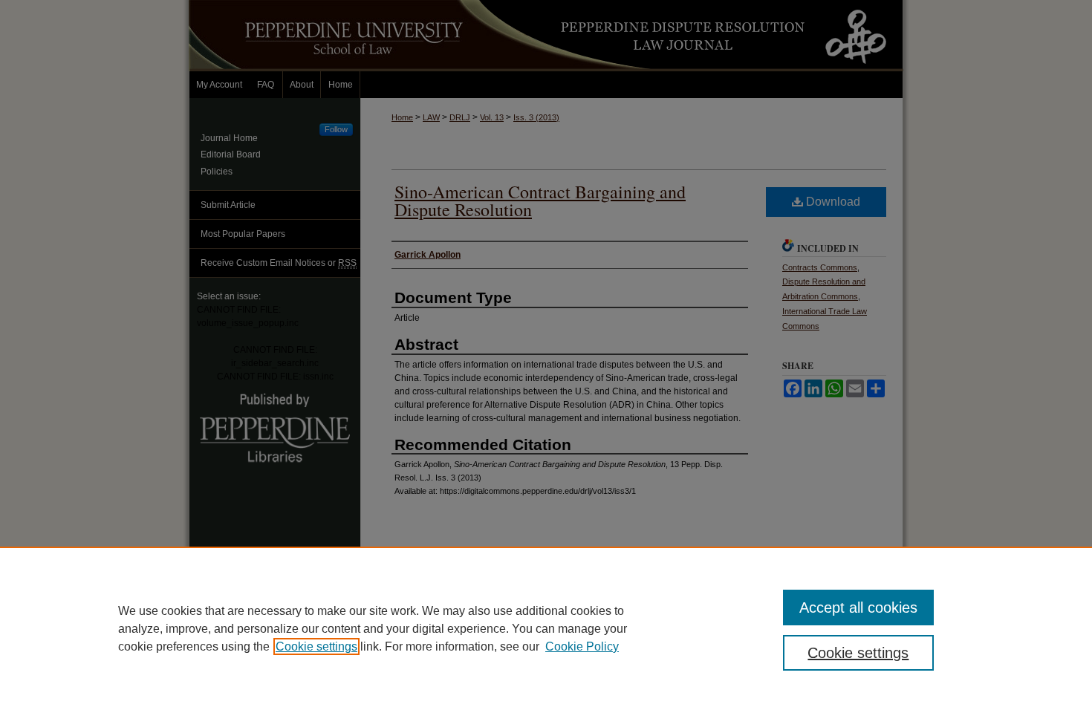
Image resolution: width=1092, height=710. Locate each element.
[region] (546, 628)
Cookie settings (316, 646)
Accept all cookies (858, 607)
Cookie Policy (582, 646)
